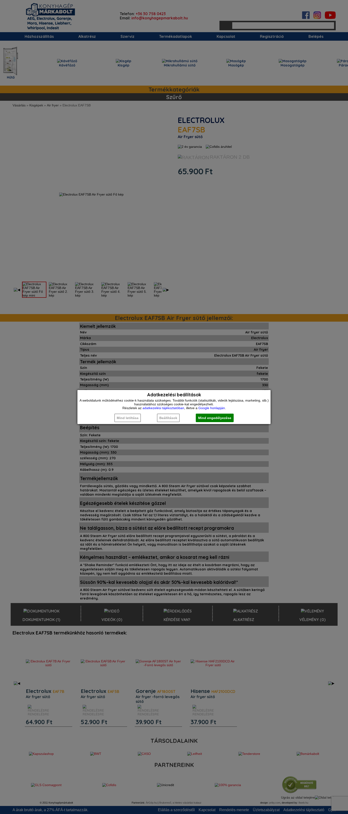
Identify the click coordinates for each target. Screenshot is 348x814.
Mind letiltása (127, 418)
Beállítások (168, 418)
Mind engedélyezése (214, 418)
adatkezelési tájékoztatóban (163, 408)
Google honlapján (211, 408)
